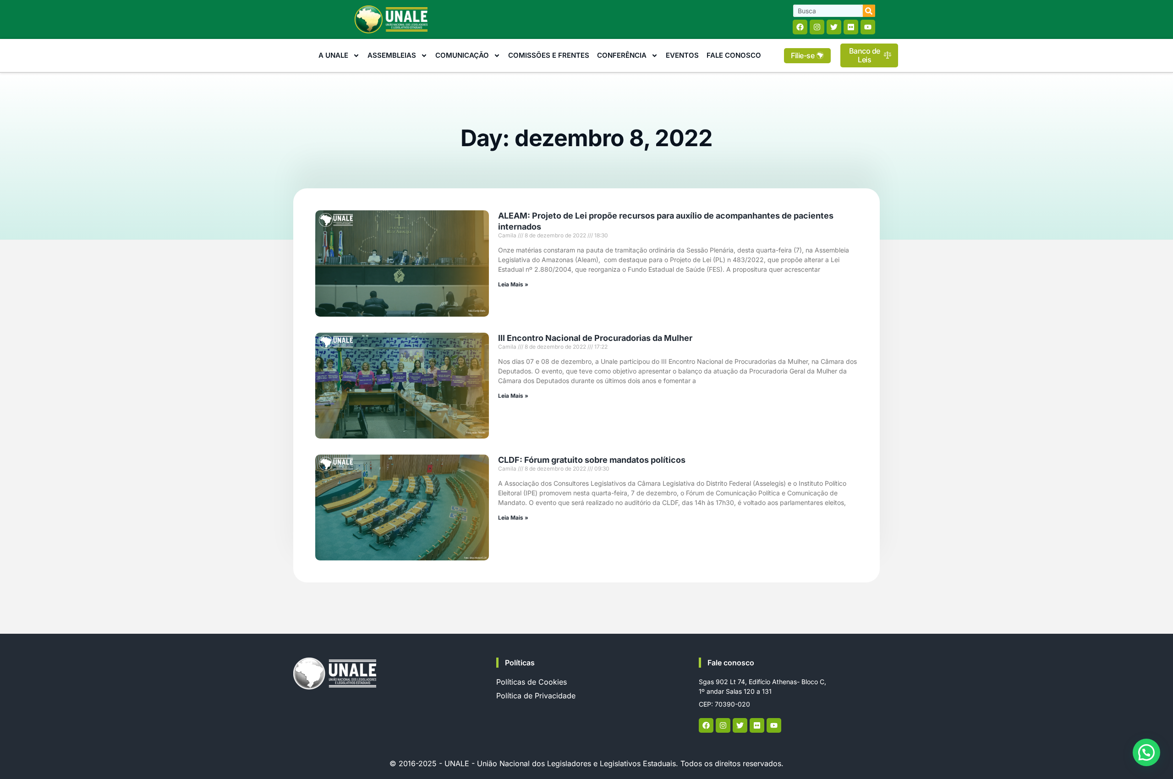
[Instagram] (817, 27)
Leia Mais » (513, 284)
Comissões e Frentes (548, 55)
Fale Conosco (734, 55)
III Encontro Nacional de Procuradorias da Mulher (595, 338)
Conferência (622, 55)
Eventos (682, 55)
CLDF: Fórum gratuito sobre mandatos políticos (591, 460)
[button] (1146, 752)
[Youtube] (868, 27)
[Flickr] (851, 27)
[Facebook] (800, 27)
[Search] (869, 11)
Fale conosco (730, 662)
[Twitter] (834, 27)
